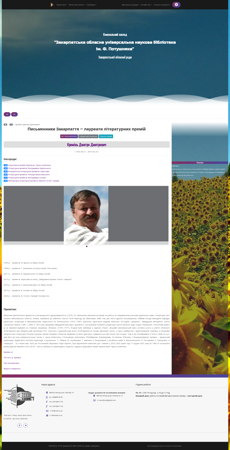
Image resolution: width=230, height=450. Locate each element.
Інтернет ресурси (161, 4)
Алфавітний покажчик (88, 136)
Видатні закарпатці (12, 368)
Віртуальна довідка (130, 4)
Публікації (90, 4)
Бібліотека (61, 4)
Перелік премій (106, 136)
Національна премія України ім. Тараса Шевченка (29, 165)
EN (14, 114)
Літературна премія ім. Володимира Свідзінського (29, 168)
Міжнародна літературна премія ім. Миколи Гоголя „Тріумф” (33, 180)
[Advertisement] (200, 143)
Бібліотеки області (77, 4)
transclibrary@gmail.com (107, 400)
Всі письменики (69, 136)
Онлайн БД (145, 4)
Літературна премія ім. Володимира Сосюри (27, 177)
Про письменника (12, 363)
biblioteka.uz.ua (56, 415)
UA (7, 114)
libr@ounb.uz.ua (57, 411)
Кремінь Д (8, 352)
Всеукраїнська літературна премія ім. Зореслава (28, 171)
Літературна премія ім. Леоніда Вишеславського (29, 174)
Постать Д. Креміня (12, 357)
